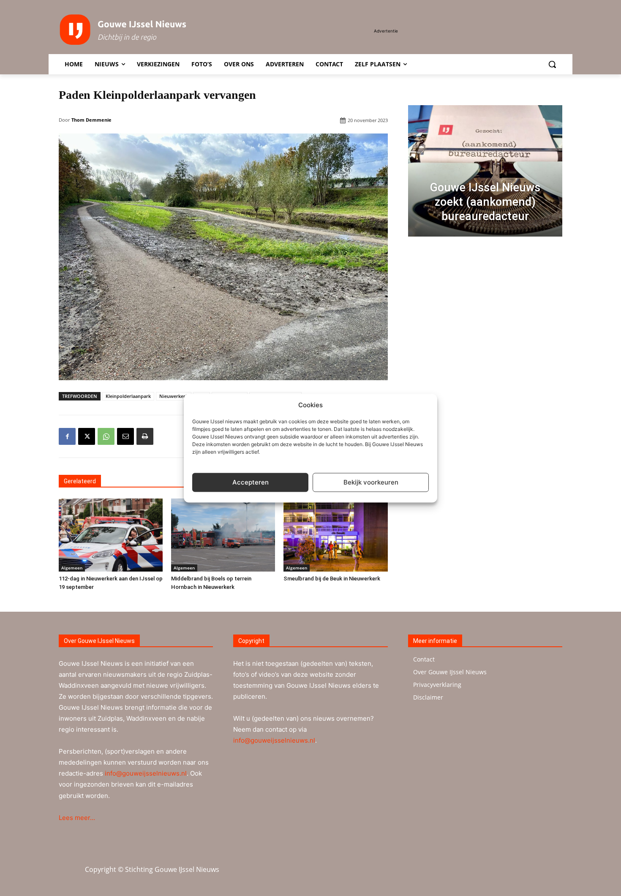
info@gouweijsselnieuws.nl (146, 773)
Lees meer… (77, 818)
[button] (552, 64)
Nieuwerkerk (173, 396)
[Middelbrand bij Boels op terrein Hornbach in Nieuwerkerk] (223, 534)
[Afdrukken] (144, 436)
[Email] (125, 436)
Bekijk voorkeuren (370, 482)
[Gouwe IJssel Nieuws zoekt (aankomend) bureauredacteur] (485, 171)
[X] (86, 436)
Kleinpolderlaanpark (128, 396)
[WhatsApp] (106, 436)
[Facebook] (67, 436)
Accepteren (250, 482)
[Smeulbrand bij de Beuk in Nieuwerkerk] (335, 534)
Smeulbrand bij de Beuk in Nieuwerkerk (331, 578)
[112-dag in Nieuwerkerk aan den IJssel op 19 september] (111, 534)
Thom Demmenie (91, 120)
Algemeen (71, 568)
